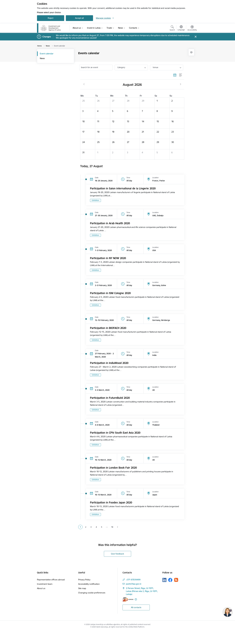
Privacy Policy (84, 579)
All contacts (136, 607)
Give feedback (117, 553)
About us (41, 588)
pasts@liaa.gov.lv (133, 584)
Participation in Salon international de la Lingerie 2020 (123, 188)
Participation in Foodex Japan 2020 (111, 502)
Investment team (44, 584)
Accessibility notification (89, 584)
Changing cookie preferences (91, 592)
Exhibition (95, 200)
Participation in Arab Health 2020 (110, 223)
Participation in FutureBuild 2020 (110, 397)
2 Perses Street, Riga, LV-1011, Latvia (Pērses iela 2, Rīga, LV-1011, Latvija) (142, 591)
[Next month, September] (180, 84)
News (42, 58)
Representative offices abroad (51, 579)
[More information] (136, 599)
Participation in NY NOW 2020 (108, 258)
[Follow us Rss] (176, 580)
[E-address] (128, 599)
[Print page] (191, 52)
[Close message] (195, 37)
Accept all (79, 18)
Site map (82, 588)
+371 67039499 (133, 579)
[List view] (180, 75)
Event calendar (46, 53)
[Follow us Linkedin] (164, 580)
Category (121, 67)
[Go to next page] (117, 527)
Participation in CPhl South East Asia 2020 (115, 432)
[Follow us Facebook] (170, 580)
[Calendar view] (174, 75)
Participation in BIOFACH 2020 (108, 328)
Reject (50, 18)
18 (112, 527)
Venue (155, 67)
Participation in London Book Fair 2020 (113, 467)
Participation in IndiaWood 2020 (109, 363)
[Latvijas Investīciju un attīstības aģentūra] (50, 28)
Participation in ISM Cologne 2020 (110, 293)
